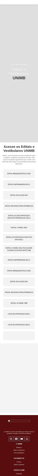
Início (12, 64)
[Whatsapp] (27, 438)
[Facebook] (16, 438)
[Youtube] (21, 438)
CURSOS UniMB (19, 470)
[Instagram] (11, 438)
